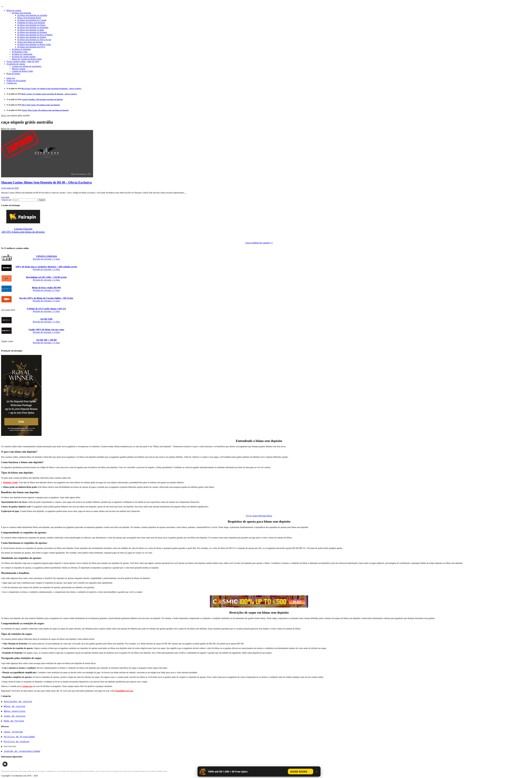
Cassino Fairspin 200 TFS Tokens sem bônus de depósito (23, 230)
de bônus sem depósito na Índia (30, 30)
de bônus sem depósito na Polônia (31, 37)
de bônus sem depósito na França (31, 25)
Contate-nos (11, 83)
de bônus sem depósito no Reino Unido (34, 44)
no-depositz (8, 3)
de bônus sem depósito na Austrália (32, 15)
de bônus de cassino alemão (23, 56)
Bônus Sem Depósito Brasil (29, 18)
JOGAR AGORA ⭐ (300, 771)
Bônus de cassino (13, 10)
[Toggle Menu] (2, 6)
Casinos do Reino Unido (22, 71)
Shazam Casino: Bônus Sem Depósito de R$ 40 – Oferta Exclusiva (46, 182)
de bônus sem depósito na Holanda (32, 32)
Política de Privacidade (16, 80)
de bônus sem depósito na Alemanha (32, 27)
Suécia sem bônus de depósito (30, 42)
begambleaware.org (124, 691)
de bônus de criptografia (22, 54)
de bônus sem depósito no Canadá (31, 20)
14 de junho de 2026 (10, 188)
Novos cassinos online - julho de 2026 (22, 61)
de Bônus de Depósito (21, 49)
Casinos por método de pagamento (26, 66)
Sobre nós (10, 78)
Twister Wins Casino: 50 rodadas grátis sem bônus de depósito (45, 110)
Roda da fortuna (13, 73)
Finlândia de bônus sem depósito (31, 22)
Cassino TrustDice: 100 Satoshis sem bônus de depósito (42, 99)
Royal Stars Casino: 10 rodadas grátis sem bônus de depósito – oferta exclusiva (51, 89)
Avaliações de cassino (15, 64)
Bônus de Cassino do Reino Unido (27, 59)
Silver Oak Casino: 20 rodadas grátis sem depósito (41, 105)
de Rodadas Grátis (20, 52)
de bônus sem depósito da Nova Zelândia (34, 35)
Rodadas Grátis (10, 482)
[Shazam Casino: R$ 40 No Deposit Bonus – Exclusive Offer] (47, 176)
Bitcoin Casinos (18, 69)
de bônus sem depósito (21, 13)
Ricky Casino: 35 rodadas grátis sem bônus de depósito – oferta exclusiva (49, 94)
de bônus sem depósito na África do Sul (34, 39)
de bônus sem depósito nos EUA (31, 47)
